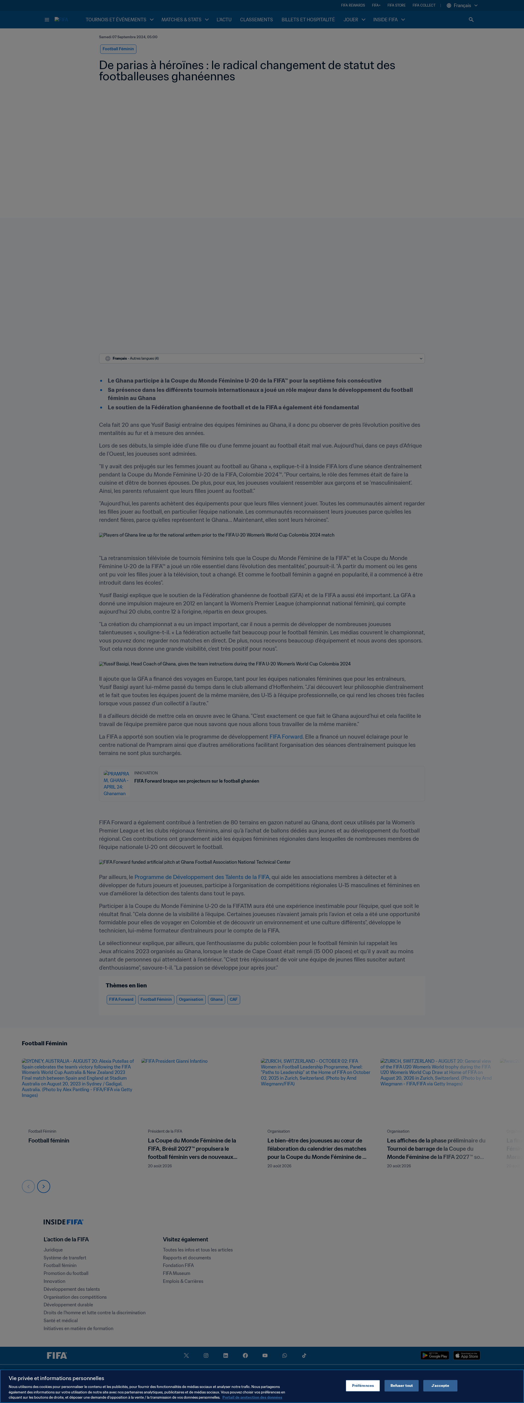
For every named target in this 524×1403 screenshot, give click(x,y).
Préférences (363, 1385)
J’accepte (440, 1385)
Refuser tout (402, 1385)
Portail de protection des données (252, 1397)
